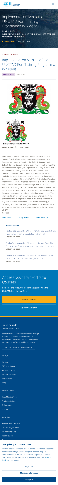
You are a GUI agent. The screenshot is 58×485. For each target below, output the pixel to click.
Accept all (29, 479)
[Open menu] (53, 4)
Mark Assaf (7, 217)
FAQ (4, 383)
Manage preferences (29, 473)
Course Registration (33, 308)
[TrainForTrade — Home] (12, 4)
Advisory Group (8, 370)
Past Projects (7, 436)
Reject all (29, 466)
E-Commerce (7, 405)
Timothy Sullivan (23, 217)
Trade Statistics (8, 401)
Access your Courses (11, 423)
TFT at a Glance (8, 366)
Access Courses (33, 300)
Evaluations (7, 379)
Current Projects (9, 432)
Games (5, 409)
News (13, 31)
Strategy (5, 362)
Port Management (9, 397)
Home (4, 31)
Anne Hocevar (42, 217)
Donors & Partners (10, 374)
